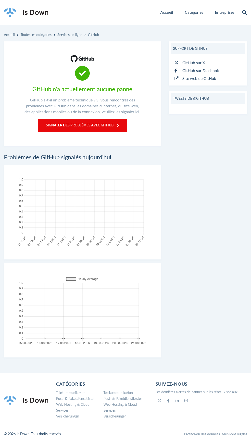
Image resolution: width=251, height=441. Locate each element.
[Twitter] (159, 400)
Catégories (194, 12)
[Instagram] (186, 400)
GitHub (93, 35)
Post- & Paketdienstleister (75, 399)
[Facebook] (168, 400)
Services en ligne (69, 35)
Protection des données (202, 434)
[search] (244, 12)
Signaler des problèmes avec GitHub (79, 125)
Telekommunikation (71, 393)
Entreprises (224, 12)
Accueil (166, 12)
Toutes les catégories (36, 35)
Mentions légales (234, 434)
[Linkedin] (177, 400)
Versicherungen (67, 416)
